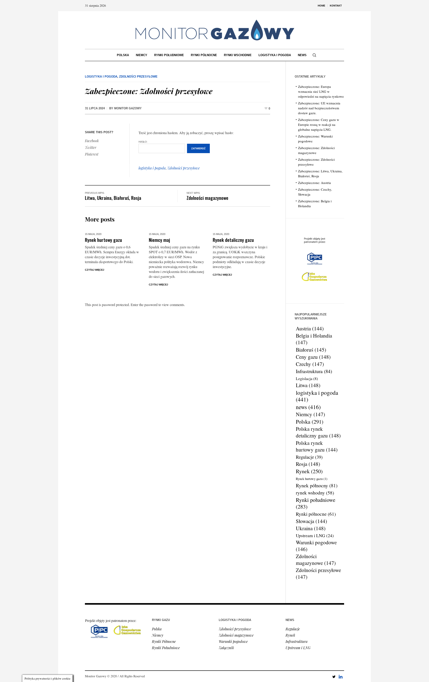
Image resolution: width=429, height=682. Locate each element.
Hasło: (143, 141)
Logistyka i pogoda (101, 76)
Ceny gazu (313, 357)
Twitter (90, 147)
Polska (309, 421)
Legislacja (307, 378)
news (308, 406)
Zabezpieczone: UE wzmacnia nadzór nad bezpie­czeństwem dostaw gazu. (319, 108)
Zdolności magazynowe (207, 197)
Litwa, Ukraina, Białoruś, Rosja (113, 197)
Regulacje (309, 457)
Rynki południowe (315, 503)
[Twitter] (333, 676)
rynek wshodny (315, 492)
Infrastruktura (314, 371)
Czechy (310, 364)
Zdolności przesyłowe (138, 76)
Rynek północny (316, 485)
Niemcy (310, 414)
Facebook (92, 140)
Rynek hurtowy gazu (103, 239)
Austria (310, 328)
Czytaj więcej (94, 269)
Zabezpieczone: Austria (314, 182)
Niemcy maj (159, 239)
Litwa (308, 385)
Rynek (309, 471)
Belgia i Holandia (314, 339)
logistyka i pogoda (152, 168)
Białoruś (311, 349)
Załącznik (226, 647)
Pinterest (91, 154)
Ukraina (311, 528)
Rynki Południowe (166, 647)
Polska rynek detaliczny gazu (318, 432)
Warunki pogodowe (316, 546)
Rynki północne (316, 514)
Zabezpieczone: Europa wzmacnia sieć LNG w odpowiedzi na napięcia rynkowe (321, 91)
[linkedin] (340, 676)
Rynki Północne (164, 641)
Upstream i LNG (315, 535)
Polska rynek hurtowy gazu (317, 446)
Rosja (308, 464)
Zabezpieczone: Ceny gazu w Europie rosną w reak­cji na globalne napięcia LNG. (318, 124)
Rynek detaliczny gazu (233, 239)
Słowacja (311, 521)
